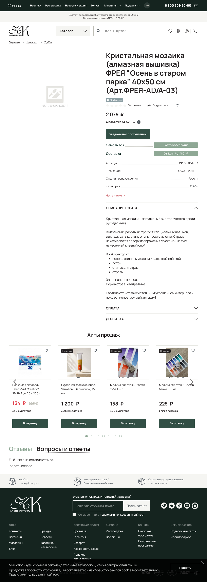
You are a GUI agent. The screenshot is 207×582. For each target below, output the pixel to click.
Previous (12, 388)
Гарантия (80, 537)
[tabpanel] (30, 388)
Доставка (115, 319)
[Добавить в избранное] (46, 350)
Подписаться (137, 506)
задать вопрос (21, 466)
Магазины (110, 5)
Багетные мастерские (48, 545)
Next (194, 388)
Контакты (15, 531)
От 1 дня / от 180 (169, 153)
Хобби (194, 186)
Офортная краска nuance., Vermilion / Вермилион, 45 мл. (79, 389)
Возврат (79, 543)
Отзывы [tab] (20, 449)
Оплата (112, 308)
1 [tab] (86, 436)
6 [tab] (115, 436)
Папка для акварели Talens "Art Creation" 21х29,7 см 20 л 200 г (26, 389)
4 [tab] (103, 436)
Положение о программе (147, 543)
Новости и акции (76, 5)
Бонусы (95, 5)
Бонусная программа (145, 533)
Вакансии (15, 537)
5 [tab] (109, 436)
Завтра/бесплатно (176, 145)
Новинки (35, 5)
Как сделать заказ (86, 549)
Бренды (45, 531)
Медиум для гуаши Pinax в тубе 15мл (127, 387)
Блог (12, 549)
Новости (46, 537)
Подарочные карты (183, 531)
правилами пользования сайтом (122, 514)
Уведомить (128, 134)
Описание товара (121, 208)
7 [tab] (120, 436)
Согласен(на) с (111, 514)
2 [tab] (92, 436)
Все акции (113, 537)
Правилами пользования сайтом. (34, 574)
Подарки (130, 5)
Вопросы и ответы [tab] (63, 449)
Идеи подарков (181, 537)
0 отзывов (135, 105)
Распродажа (53, 5)
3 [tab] (98, 436)
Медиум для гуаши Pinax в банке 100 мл (176, 387)
